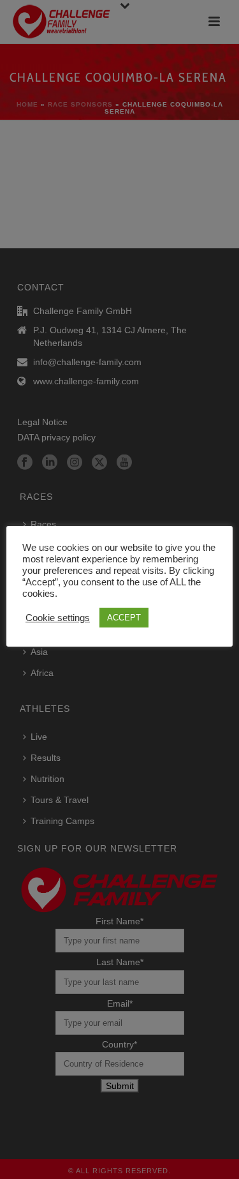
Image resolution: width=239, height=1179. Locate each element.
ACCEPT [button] (124, 617)
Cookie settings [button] (57, 618)
